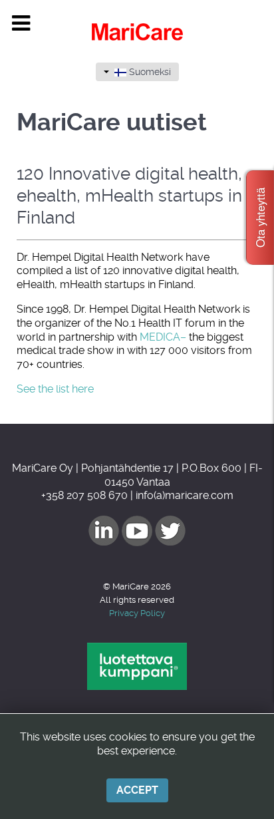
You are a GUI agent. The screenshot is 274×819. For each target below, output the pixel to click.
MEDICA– (163, 337)
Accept (137, 790)
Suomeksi (148, 72)
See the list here (55, 389)
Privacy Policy (137, 613)
